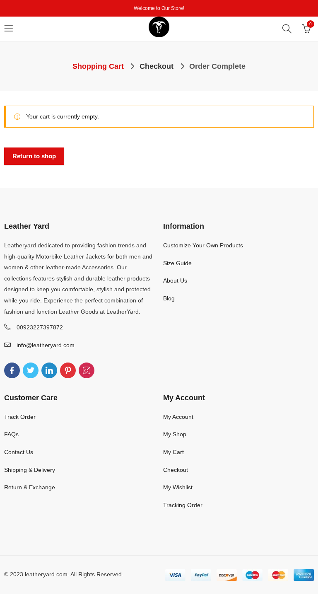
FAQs (11, 434)
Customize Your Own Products (203, 245)
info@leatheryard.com (46, 345)
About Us (175, 280)
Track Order (20, 416)
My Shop (174, 434)
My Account (178, 416)
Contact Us (18, 452)
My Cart (173, 452)
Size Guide (177, 263)
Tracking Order (182, 505)
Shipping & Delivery (29, 470)
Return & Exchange (29, 487)
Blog (169, 298)
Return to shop (34, 156)
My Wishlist (178, 487)
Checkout (175, 470)
